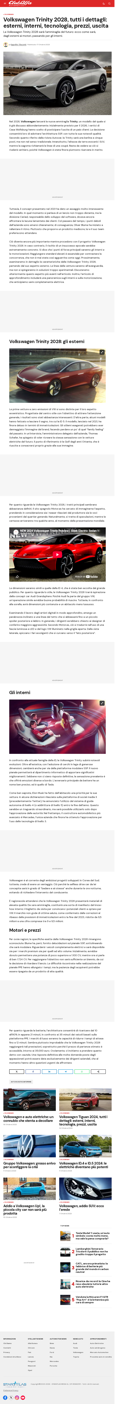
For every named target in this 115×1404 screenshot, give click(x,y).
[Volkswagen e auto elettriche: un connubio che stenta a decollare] (29, 1099)
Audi (75, 1343)
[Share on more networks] (98, 1071)
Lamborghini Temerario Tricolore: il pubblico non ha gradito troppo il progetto (92, 1251)
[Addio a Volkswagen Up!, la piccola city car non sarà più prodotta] (29, 1189)
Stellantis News (35, 1339)
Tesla (75, 1348)
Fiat (29, 1352)
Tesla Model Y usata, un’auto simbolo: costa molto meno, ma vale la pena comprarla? (93, 1235)
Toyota (76, 1357)
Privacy (6, 1352)
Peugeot (31, 1361)
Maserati (32, 1366)
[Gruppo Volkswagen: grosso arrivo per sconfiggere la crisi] (29, 1146)
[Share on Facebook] (33, 1071)
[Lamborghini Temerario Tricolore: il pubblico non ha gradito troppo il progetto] (65, 1252)
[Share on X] (16, 1071)
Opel (30, 1370)
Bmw (52, 1343)
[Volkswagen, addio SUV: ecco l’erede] (85, 1189)
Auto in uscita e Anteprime (21, 1082)
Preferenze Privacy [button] (10, 1390)
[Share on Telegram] (65, 1071)
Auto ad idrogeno (97, 1348)
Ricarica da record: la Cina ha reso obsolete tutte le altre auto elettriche (93, 1284)
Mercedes (54, 1361)
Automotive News (58, 1339)
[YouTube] (23, 1398)
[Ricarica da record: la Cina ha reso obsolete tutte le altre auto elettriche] (65, 1284)
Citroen (31, 1348)
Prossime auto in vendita (101, 1357)
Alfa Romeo (33, 1343)
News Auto (78, 1339)
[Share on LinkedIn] (49, 1071)
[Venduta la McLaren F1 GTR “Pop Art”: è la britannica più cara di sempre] (65, 1300)
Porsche (53, 1366)
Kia (51, 1357)
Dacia (52, 1348)
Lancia (31, 1357)
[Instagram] (17, 1398)
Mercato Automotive (99, 1352)
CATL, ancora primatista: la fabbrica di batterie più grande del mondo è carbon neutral (92, 1267)
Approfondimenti (98, 1339)
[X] (11, 1398)
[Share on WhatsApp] (81, 1071)
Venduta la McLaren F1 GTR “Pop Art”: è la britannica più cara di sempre (92, 1299)
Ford (52, 1352)
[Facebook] (5, 1398)
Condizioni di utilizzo (12, 1357)
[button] (5, 3)
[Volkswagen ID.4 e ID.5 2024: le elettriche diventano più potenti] (85, 1146)
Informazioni (9, 1339)
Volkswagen (9, 14)
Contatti (7, 1348)
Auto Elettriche (97, 1343)
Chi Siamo (7, 1343)
